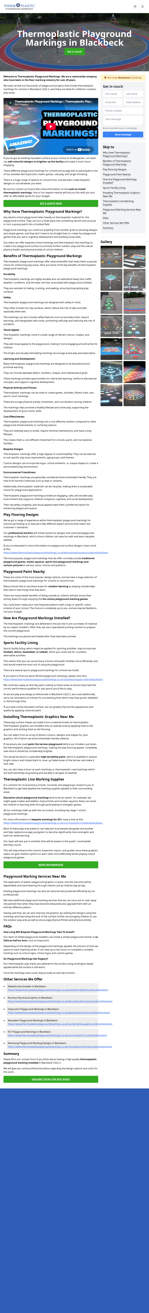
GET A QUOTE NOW (51, 203)
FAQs (106, 218)
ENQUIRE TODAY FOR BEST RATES (51, 1079)
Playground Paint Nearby (117, 174)
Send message (123, 134)
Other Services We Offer (116, 223)
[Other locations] (135, 6)
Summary (108, 227)
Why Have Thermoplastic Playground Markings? (116, 154)
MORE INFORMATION (50, 864)
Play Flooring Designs (115, 169)
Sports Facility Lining (114, 187)
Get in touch (74, 51)
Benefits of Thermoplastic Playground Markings (117, 162)
